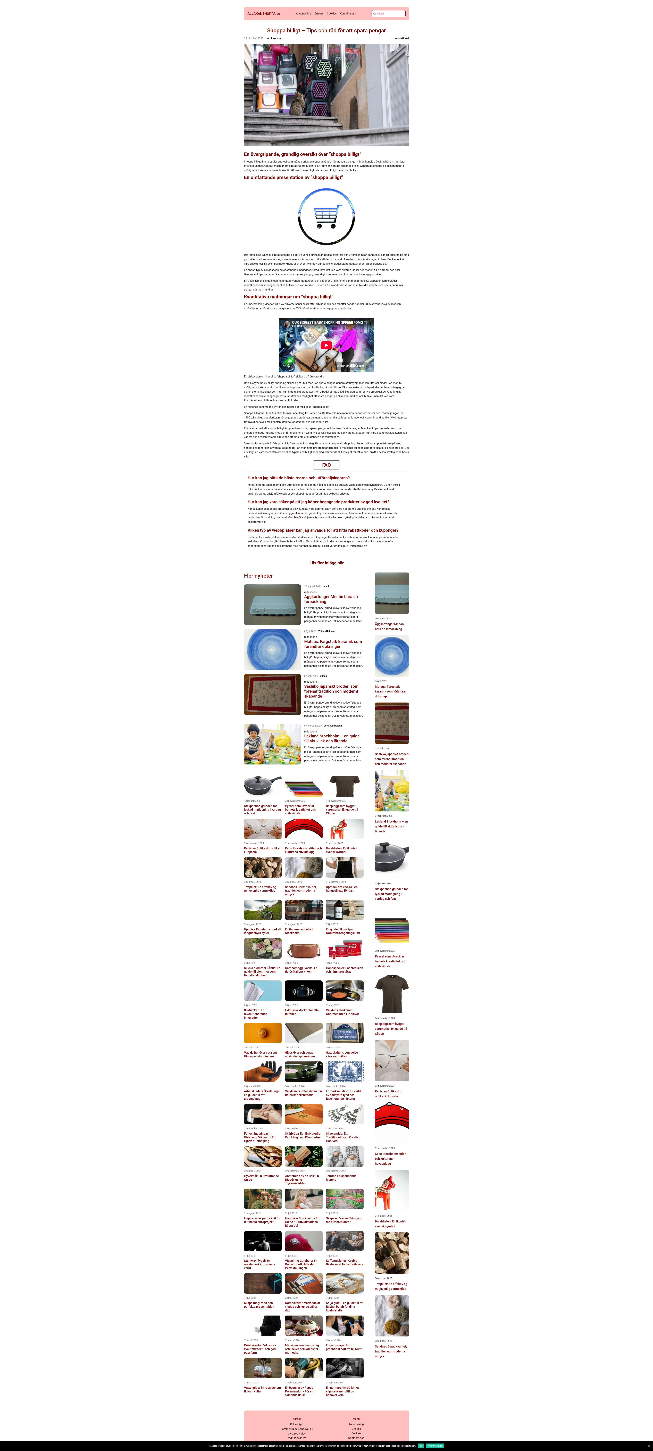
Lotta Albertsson (333, 725)
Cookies (332, 13)
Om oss (319, 13)
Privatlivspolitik (435, 1446)
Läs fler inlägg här (326, 562)
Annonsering (303, 13)
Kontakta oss (348, 13)
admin (326, 586)
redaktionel (402, 38)
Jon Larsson (273, 38)
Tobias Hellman (326, 631)
